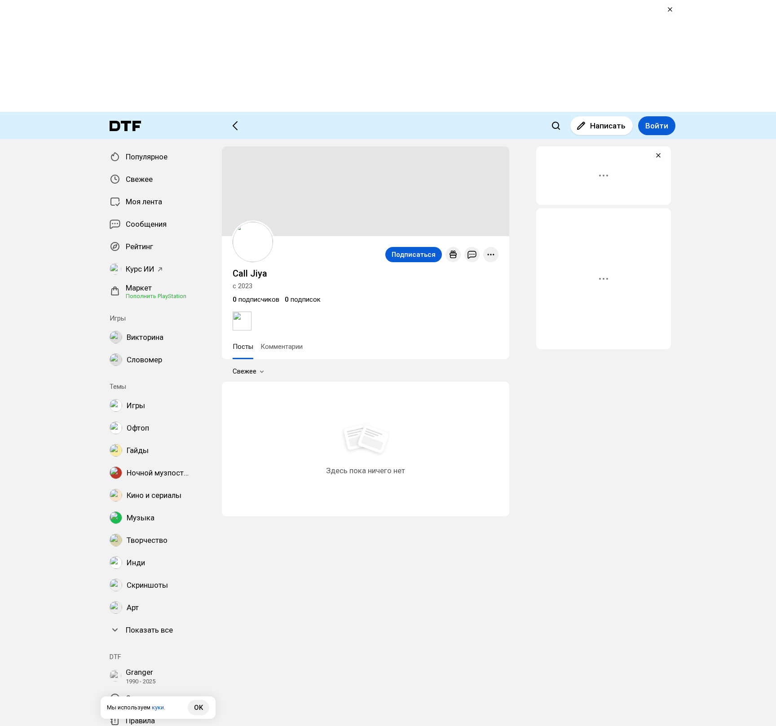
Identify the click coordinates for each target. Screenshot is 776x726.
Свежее (244, 371)
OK (198, 708)
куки (158, 707)
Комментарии (281, 347)
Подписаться (414, 255)
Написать (608, 125)
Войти (656, 125)
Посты (243, 347)
